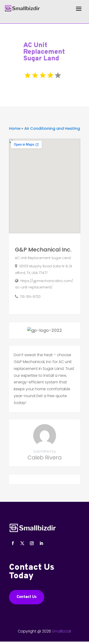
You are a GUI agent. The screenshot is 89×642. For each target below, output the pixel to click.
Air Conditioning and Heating (52, 128)
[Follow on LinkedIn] (41, 543)
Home (14, 128)
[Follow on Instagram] (32, 543)
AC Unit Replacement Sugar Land (43, 258)
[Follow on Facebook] (13, 543)
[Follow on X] (22, 543)
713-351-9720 (30, 296)
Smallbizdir (61, 631)
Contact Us (27, 597)
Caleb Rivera (44, 457)
